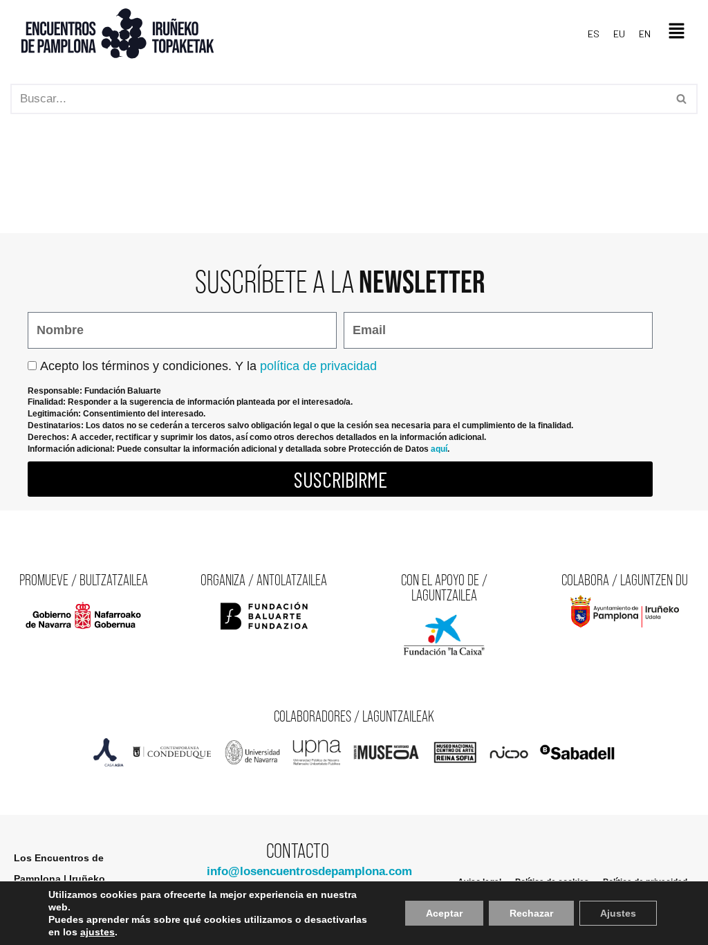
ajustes (97, 931)
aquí (439, 449)
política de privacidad (318, 366)
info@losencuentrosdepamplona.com (309, 871)
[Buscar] (682, 99)
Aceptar (444, 913)
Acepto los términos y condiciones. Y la (208, 366)
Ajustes (618, 913)
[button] (677, 34)
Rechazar (531, 913)
